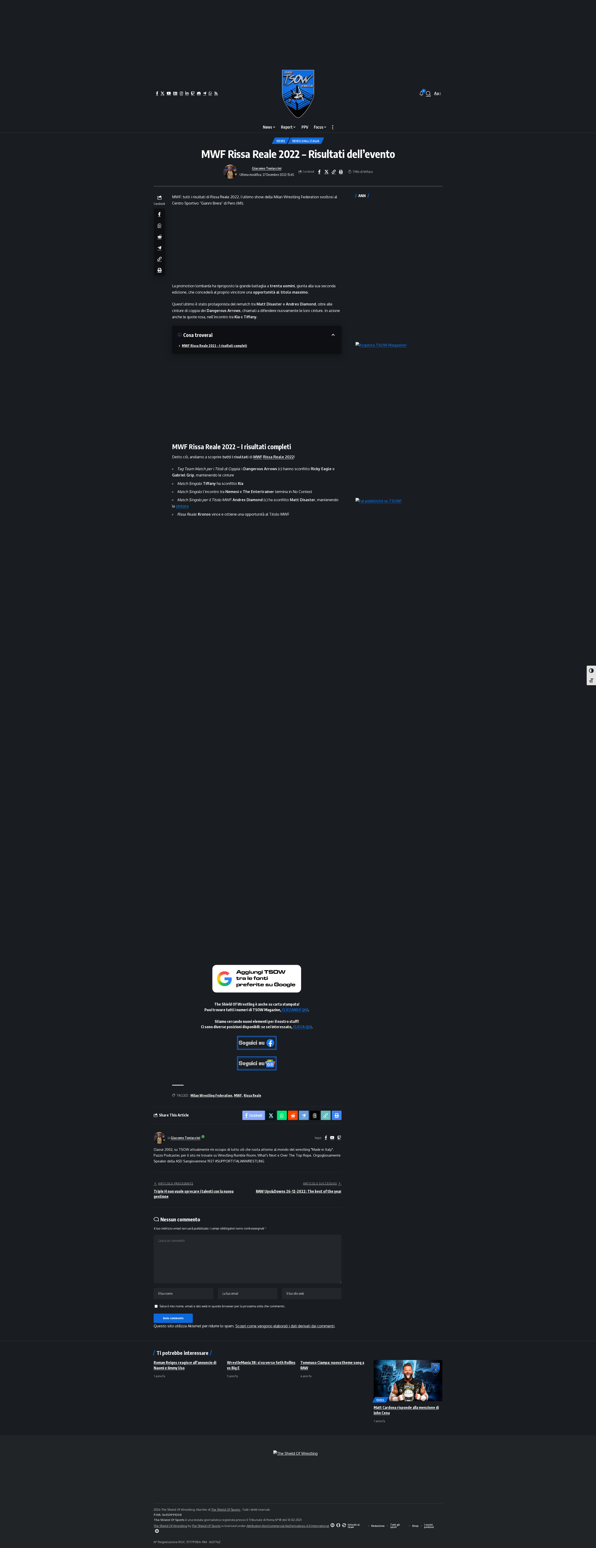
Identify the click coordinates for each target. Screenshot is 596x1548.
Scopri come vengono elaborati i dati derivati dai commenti (284, 1326)
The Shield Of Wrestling (170, 1526)
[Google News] (175, 93)
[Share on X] (326, 171)
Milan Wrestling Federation (211, 1095)
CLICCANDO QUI (295, 1009)
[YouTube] (169, 93)
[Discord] (199, 93)
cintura (182, 506)
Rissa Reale (252, 1095)
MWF (257, 457)
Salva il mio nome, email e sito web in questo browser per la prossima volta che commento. (222, 1306)
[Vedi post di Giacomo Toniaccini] (230, 172)
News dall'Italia (305, 140)
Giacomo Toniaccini (266, 168)
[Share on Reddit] (159, 236)
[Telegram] (204, 93)
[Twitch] (193, 93)
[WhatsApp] (210, 93)
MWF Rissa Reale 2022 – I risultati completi (214, 346)
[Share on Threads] (315, 1115)
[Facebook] (157, 93)
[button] (428, 93)
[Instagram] (181, 93)
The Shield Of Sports (226, 1509)
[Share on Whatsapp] (159, 225)
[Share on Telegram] (159, 247)
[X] (162, 93)
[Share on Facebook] (319, 171)
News (281, 140)
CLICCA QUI (302, 1026)
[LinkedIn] (187, 93)
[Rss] (216, 93)
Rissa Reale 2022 (278, 457)
